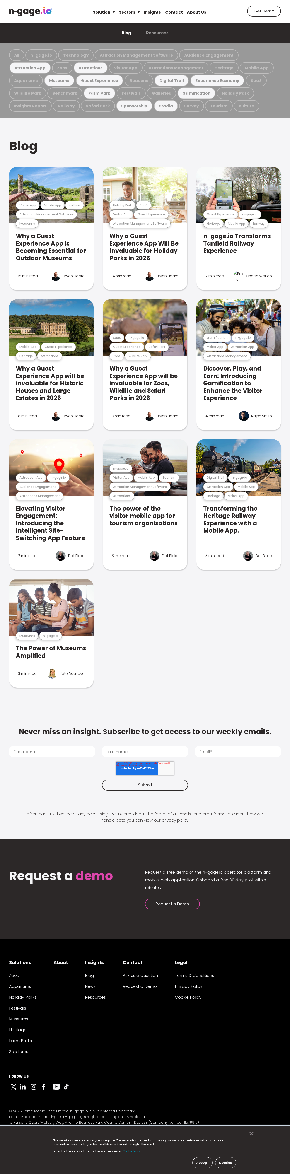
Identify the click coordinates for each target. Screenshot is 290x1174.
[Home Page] (30, 11)
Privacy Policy (188, 986)
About (60, 962)
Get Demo (264, 11)
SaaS (256, 80)
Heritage (224, 68)
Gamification (196, 93)
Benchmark (64, 93)
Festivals (131, 93)
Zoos (62, 68)
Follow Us (19, 1076)
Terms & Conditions (194, 975)
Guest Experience (99, 80)
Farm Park (99, 93)
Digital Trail (172, 80)
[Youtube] (58, 1089)
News (90, 986)
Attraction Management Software (136, 55)
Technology (76, 55)
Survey (191, 106)
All (16, 55)
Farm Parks (20, 1041)
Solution (101, 12)
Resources (157, 33)
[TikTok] (68, 1089)
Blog (126, 33)
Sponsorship (134, 106)
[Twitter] (14, 1089)
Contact (174, 12)
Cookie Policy (188, 997)
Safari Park (98, 106)
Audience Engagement (209, 55)
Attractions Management (176, 68)
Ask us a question (140, 975)
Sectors (127, 12)
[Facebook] (47, 1089)
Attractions (91, 68)
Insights (152, 12)
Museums (59, 80)
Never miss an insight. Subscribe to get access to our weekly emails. (145, 731)
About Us (196, 12)
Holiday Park (235, 93)
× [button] (250, 1134)
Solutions (20, 962)
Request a (61, 876)
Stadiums (18, 1051)
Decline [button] (225, 1162)
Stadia (166, 106)
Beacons (139, 80)
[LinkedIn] (25, 1089)
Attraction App (30, 68)
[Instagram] (36, 1089)
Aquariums (26, 80)
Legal (181, 962)
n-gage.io (41, 55)
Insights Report (30, 106)
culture (246, 106)
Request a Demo (172, 904)
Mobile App (257, 68)
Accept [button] (202, 1162)
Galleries (161, 93)
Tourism (219, 106)
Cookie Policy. (132, 1151)
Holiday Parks (22, 997)
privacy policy (175, 820)
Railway (66, 106)
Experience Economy (217, 80)
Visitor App (126, 68)
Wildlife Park (27, 93)
